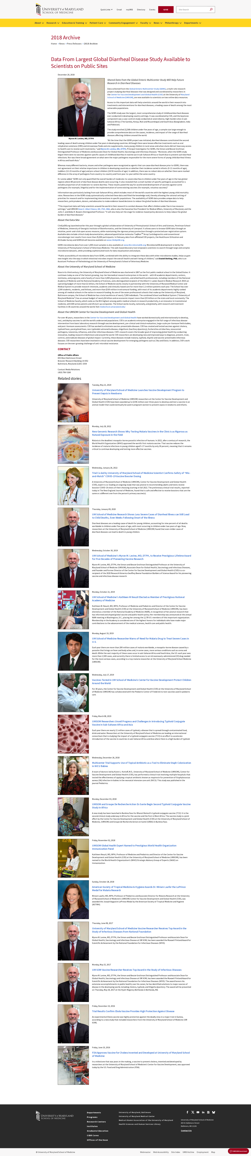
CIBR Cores (93, 1135)
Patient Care (96, 22)
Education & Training (73, 22)
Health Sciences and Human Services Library (140, 1124)
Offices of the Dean (97, 1140)
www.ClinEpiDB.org (115, 240)
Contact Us (186, 1130)
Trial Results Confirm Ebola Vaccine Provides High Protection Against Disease (133, 1011)
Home (54, 43)
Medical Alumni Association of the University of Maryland (146, 1120)
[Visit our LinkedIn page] (203, 1112)
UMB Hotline (188, 1152)
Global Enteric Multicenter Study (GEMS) (147, 88)
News (156, 22)
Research (51, 22)
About (38, 22)
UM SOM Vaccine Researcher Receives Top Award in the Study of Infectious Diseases (136, 969)
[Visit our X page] (192, 1112)
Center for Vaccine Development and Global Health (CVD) (137, 94)
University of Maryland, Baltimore (135, 1112)
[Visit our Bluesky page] (213, 1113)
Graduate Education (97, 1130)
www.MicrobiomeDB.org (135, 245)
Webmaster (145, 1152)
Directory (141, 9)
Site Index (175, 1152)
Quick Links (105, 9)
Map (213, 1152)
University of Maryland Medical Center (137, 1116)
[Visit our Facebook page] (187, 1112)
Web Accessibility (161, 1152)
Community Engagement (122, 22)
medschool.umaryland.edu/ (113, 306)
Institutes (92, 1126)
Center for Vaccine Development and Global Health (113, 317)
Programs (92, 1117)
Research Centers (96, 1121)
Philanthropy (172, 22)
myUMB (129, 9)
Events (152, 9)
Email (119, 9)
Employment (203, 1152)
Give (165, 9)
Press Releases (74, 43)
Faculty (144, 22)
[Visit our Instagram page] (208, 1112)
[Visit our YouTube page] (198, 1112)
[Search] (211, 9)
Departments (191, 22)
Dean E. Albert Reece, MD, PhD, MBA (94, 209)
